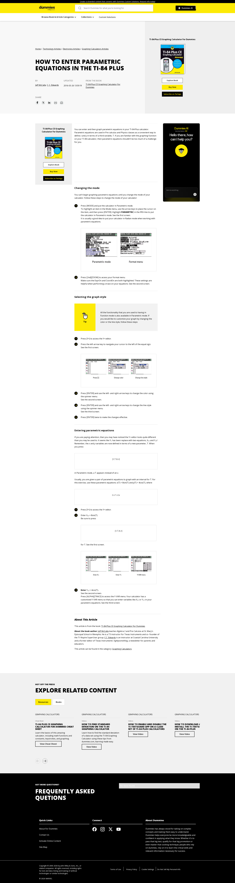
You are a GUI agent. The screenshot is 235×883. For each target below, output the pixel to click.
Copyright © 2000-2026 (48, 866)
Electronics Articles (71, 49)
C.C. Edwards (110, 637)
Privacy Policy (131, 869)
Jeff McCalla (40, 85)
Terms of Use (115, 869)
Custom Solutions (107, 17)
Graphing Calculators (122, 649)
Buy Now (172, 87)
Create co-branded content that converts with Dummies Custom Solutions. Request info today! (117, 1)
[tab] (43, 702)
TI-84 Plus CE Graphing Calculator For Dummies (103, 86)
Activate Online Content (50, 841)
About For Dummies (48, 828)
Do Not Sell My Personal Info (168, 869)
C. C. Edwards (53, 85)
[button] (59, 17)
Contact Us (44, 834)
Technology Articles (52, 49)
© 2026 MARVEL (45, 878)
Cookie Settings (148, 869)
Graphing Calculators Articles (95, 49)
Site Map (43, 847)
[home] (47, 8)
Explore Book (172, 80)
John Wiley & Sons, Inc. (69, 866)
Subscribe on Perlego (172, 94)
